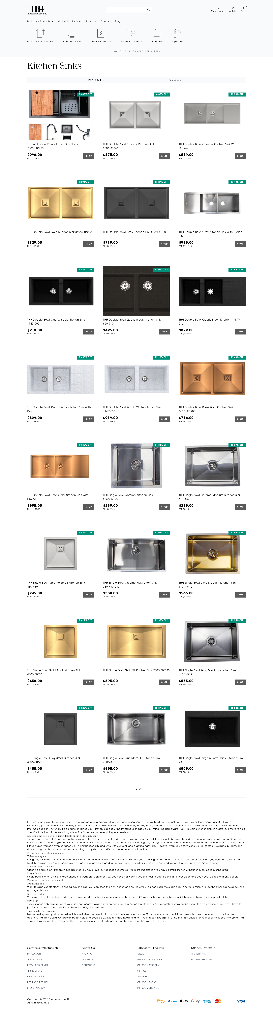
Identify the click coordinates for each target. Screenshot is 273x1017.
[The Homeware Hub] (37, 10)
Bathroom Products (38, 21)
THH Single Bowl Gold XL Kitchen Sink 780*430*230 (136, 670)
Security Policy (36, 988)
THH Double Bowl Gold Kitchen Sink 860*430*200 (59, 232)
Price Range (174, 80)
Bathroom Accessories (150, 960)
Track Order (34, 960)
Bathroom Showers (147, 988)
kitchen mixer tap (79, 822)
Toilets (140, 954)
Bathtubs (141, 971)
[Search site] (148, 10)
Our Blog (87, 960)
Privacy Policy (35, 977)
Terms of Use (34, 971)
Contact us (83, 921)
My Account (34, 954)
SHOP (89, 156)
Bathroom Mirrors (147, 965)
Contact (106, 21)
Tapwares (141, 977)
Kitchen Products (68, 21)
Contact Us (88, 965)
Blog (117, 21)
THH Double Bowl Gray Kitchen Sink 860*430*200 (135, 232)
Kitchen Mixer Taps (201, 960)
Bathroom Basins (146, 982)
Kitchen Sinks (198, 954)
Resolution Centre (38, 965)
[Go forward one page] (140, 789)
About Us (91, 21)
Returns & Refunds (37, 982)
